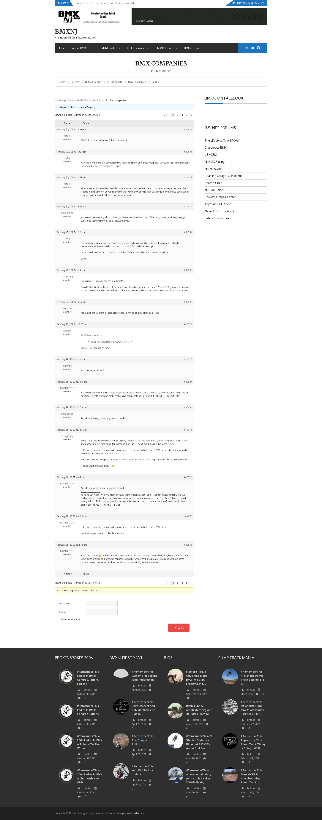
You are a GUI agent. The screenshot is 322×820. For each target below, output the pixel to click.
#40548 (188, 429)
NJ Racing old (101, 100)
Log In (178, 628)
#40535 (188, 302)
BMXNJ (66, 31)
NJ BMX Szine (214, 190)
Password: (64, 612)
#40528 (188, 177)
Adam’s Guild (213, 183)
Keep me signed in (71, 619)
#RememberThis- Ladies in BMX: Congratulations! (88, 709)
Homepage (60, 100)
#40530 (188, 206)
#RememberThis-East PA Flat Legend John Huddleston (144, 675)
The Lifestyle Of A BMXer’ (222, 140)
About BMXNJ (80, 48)
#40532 (188, 232)
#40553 (188, 544)
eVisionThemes (135, 813)
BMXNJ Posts (108, 48)
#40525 (188, 129)
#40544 (188, 381)
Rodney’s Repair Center (220, 197)
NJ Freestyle (213, 169)
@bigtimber (87, 335)
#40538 (188, 324)
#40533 (188, 270)
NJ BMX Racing (84, 100)
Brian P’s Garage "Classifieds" (224, 176)
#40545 (188, 407)
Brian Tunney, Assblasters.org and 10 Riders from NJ (199, 709)
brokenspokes (135, 48)
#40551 (188, 516)
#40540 (188, 359)
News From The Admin (220, 211)
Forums (71, 100)
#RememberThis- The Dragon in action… (143, 740)
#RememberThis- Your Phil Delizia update (143, 770)
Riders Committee (217, 218)
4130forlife (165, 71)
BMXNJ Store (192, 48)
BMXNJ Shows (164, 48)
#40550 (188, 477)
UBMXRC (211, 154)
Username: (64, 603)
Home (61, 48)
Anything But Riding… (219, 204)
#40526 (188, 151)
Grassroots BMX (216, 147)
